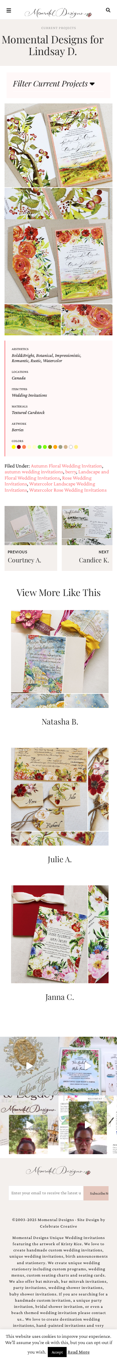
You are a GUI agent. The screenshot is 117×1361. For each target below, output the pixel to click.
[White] (71, 447)
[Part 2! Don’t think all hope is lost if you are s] (29, 1124)
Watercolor (52, 360)
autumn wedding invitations (34, 471)
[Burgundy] (19, 447)
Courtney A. (24, 560)
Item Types (19, 389)
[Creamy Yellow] (35, 447)
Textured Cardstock (28, 412)
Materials (20, 406)
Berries (17, 429)
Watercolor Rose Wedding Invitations (68, 490)
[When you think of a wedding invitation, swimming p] (87, 1066)
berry (70, 471)
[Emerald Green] (40, 447)
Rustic (36, 360)
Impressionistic (67, 355)
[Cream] (29, 447)
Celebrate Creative (58, 1226)
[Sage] (61, 447)
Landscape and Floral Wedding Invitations (57, 474)
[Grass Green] (45, 447)
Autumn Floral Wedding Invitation (66, 465)
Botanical (44, 355)
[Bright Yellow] (14, 447)
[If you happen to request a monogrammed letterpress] (29, 1066)
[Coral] (24, 447)
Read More (79, 1351)
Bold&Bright (23, 355)
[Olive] (50, 447)
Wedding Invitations (29, 395)
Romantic (20, 360)
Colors (17, 441)
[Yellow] (76, 447)
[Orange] (55, 447)
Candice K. (94, 560)
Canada (19, 377)
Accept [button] (57, 1352)
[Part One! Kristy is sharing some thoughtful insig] (87, 1124)
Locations (20, 372)
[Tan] (66, 447)
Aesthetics (20, 349)
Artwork (19, 423)
